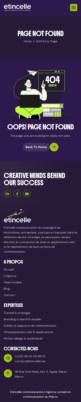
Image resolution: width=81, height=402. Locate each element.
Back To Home (36, 147)
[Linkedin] (7, 193)
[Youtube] (27, 193)
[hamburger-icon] (73, 7)
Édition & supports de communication (30, 326)
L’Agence (10, 276)
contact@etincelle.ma (30, 361)
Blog (7, 289)
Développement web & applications (28, 332)
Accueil (9, 269)
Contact (9, 295)
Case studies (13, 282)
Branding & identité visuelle (22, 319)
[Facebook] (17, 193)
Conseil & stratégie (17, 313)
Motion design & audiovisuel (23, 338)
